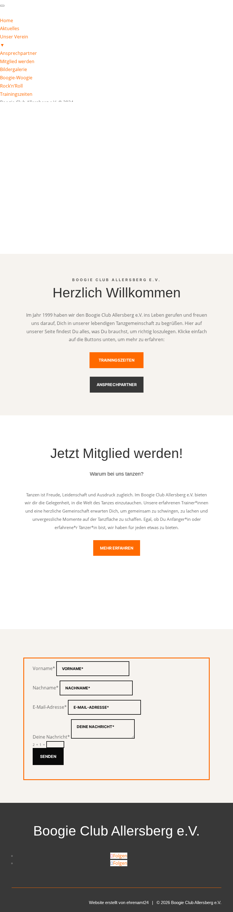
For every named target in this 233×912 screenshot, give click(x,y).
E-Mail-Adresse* (50, 707)
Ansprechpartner (117, 384)
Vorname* (44, 668)
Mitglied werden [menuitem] (17, 61)
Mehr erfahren (116, 548)
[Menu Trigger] (2, 6)
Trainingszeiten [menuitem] (16, 94)
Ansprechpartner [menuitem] (18, 53)
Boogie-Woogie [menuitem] (16, 77)
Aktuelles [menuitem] (9, 28)
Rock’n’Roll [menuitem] (11, 86)
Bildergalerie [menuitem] (13, 69)
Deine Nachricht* (51, 737)
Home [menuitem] (6, 20)
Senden (48, 756)
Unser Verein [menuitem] (14, 41)
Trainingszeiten (116, 360)
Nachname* (46, 688)
